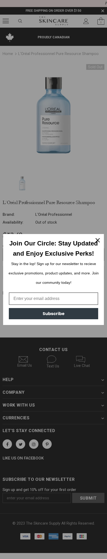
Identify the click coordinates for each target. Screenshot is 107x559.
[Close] (97, 240)
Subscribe (53, 314)
